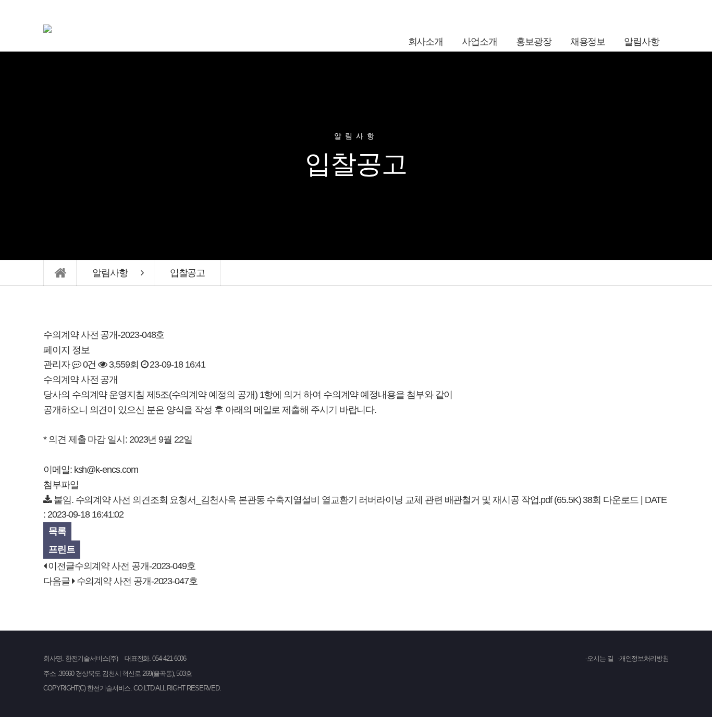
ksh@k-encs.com (106, 469)
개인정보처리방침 (644, 658)
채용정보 (588, 41)
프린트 (61, 549)
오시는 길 (600, 658)
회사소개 (426, 41)
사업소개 (479, 41)
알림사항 (641, 41)
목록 (57, 531)
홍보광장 (533, 41)
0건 (88, 364)
